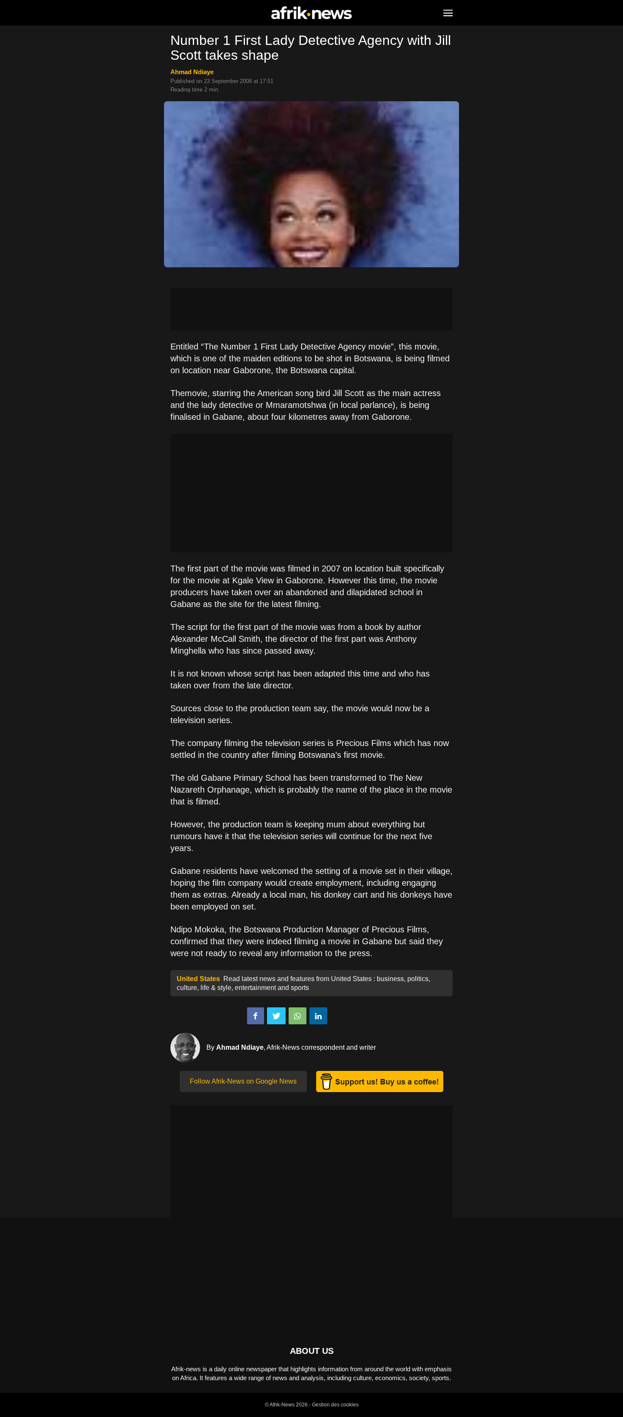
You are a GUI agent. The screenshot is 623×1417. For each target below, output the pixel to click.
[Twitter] (276, 1015)
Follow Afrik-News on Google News (243, 1081)
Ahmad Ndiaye (192, 71)
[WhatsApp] (297, 1015)
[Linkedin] (318, 1015)
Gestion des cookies (335, 1405)
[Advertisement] (311, 309)
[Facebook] (255, 1015)
